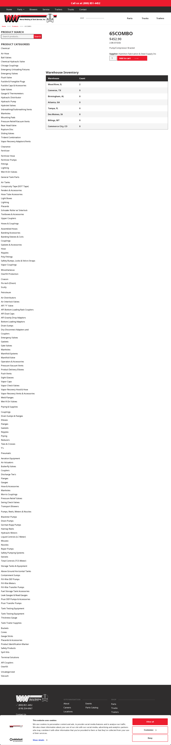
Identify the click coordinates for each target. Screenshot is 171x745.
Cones (4, 632)
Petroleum (6, 292)
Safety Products (8, 648)
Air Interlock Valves (10, 301)
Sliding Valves (7, 133)
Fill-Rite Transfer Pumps (12, 587)
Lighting (5, 167)
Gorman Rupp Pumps (11, 524)
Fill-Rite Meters (8, 583)
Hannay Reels (7, 528)
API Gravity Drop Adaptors (13, 317)
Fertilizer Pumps (9, 160)
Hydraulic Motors (9, 532)
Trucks (71, 9)
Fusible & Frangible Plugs (13, 81)
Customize (148, 730)
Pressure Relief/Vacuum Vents (15, 121)
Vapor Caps (6, 381)
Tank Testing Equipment (12, 608)
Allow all (150, 722)
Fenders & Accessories (11, 190)
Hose (3, 248)
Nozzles (5, 544)
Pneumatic (6, 453)
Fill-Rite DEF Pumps (10, 579)
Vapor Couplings (9, 264)
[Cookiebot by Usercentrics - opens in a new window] (16, 740)
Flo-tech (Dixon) (8, 283)
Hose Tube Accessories (12, 194)
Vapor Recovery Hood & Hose (14, 389)
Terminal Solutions (10, 657)
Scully (4, 287)
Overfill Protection (9, 274)
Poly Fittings (7, 256)
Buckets (5, 628)
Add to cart (125, 58)
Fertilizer (5, 150)
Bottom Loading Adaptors (13, 321)
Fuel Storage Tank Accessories (15, 591)
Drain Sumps (7, 325)
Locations (68, 711)
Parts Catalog (92, 707)
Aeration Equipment (10, 458)
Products (15, 26)
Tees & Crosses (8, 444)
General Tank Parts (10, 177)
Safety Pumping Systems (12, 552)
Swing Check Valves (10, 502)
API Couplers (7, 662)
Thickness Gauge (9, 617)
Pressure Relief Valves (11, 498)
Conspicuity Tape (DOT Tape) (15, 186)
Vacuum (5, 675)
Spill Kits (5, 652)
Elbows (4, 420)
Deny (150, 738)
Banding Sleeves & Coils (12, 236)
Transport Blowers (10, 506)
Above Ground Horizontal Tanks (16, 571)
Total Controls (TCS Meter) (13, 560)
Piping (4, 436)
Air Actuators (7, 462)
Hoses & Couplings (10, 223)
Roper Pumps (7, 548)
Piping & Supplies (9, 406)
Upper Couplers (8, 218)
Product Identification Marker (15, 644)
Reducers (5, 440)
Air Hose (5, 53)
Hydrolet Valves (8, 105)
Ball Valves (6, 57)
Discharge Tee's (8, 474)
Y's (2, 448)
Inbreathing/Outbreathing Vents (16, 109)
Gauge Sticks (7, 636)
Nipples (5, 252)
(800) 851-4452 (25, 705)
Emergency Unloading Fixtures (15, 69)
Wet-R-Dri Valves (9, 171)
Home (9, 9)
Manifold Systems (9, 353)
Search (37, 36)
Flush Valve (6, 77)
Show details (38, 740)
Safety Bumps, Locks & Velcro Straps (18, 260)
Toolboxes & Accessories (12, 214)
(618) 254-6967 (25, 708)
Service (46, 9)
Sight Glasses (7, 377)
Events (89, 703)
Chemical (5, 48)
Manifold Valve (8, 357)
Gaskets (5, 341)
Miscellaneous (8, 270)
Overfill (4, 666)
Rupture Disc (7, 129)
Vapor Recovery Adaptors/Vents (16, 141)
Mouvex (4, 540)
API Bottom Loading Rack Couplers (17, 309)
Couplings (6, 240)
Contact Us (21, 714)
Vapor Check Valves (10, 385)
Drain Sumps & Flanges (12, 416)
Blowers (33, 9)
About (66, 703)
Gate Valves (6, 89)
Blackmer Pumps (9, 516)
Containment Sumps (10, 575)
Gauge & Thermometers (12, 93)
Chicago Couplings (9, 65)
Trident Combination (11, 137)
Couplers (5, 470)
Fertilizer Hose (8, 156)
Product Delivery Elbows (12, 369)
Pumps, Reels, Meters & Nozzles (16, 511)
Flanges (4, 424)
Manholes (5, 113)
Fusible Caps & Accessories (13, 85)
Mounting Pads (8, 117)
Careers (67, 707)
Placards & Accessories (11, 640)
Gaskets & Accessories (11, 244)
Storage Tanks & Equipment (14, 566)
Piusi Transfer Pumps (11, 603)
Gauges (4, 482)
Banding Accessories (10, 232)
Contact (83, 9)
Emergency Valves (9, 73)
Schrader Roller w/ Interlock (14, 210)
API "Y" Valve (7, 305)
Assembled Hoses (9, 228)
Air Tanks (5, 182)
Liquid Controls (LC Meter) (13, 536)
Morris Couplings (9, 494)
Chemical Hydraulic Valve (13, 61)
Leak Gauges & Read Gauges (14, 595)
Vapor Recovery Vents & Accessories (18, 393)
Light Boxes (6, 198)
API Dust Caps (7, 313)
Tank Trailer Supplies (11, 623)
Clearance (5, 146)
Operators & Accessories (12, 361)
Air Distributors (8, 297)
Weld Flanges (7, 397)
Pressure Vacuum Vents (12, 365)
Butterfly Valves (8, 466)
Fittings (4, 164)
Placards (5, 206)
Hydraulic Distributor (11, 97)
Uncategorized (8, 671)
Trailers (58, 9)
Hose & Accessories (10, 486)
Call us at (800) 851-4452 (85, 3)
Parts (20, 9)
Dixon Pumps (7, 520)
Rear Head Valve (8, 125)
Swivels (4, 556)
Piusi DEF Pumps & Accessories (15, 599)
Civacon (4, 279)
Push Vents (6, 373)
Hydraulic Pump (8, 101)
